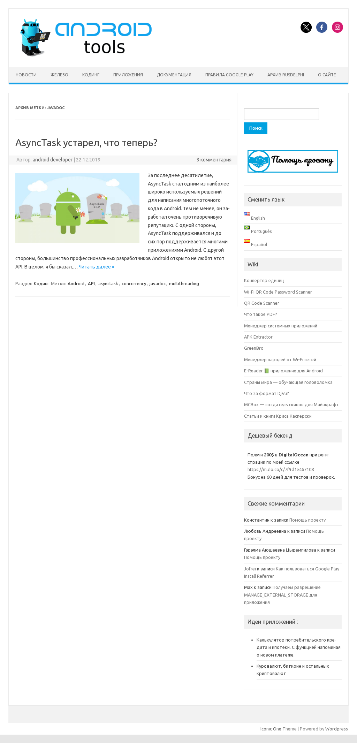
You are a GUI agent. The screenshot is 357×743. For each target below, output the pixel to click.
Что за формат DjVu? (266, 393)
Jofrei (250, 568)
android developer (53, 159)
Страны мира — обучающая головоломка (288, 382)
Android (76, 283)
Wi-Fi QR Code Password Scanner (278, 291)
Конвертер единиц (264, 280)
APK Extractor (258, 336)
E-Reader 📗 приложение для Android (283, 370)
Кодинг (90, 75)
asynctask (108, 283)
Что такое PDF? (260, 314)
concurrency (134, 283)
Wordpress (336, 728)
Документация (174, 75)
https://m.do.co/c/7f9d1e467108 (281, 469)
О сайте (327, 75)
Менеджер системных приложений (280, 325)
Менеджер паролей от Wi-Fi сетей (280, 359)
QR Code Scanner (261, 303)
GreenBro (254, 348)
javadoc (158, 283)
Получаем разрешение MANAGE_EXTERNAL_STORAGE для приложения (282, 595)
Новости (26, 75)
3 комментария (214, 159)
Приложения (128, 75)
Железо (59, 75)
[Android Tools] (86, 55)
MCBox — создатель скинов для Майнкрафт (291, 404)
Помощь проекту (307, 519)
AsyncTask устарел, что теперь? (86, 142)
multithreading (184, 283)
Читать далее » (96, 267)
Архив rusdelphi (285, 75)
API (91, 283)
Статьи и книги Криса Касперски (278, 416)
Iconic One (270, 728)
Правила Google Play (229, 75)
